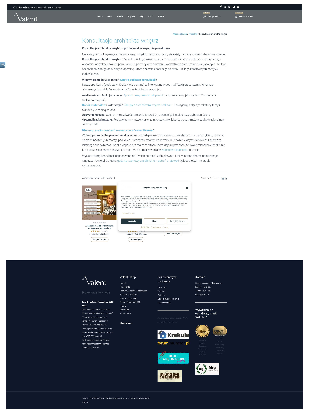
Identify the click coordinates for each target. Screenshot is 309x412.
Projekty (131, 16)
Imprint (166, 227)
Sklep (150, 16)
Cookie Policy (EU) (128, 298)
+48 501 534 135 (202, 291)
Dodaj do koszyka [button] (99, 239)
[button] (187, 188)
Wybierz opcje (136, 239)
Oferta (120, 16)
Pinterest (161, 295)
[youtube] (229, 7)
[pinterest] (234, 7)
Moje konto (125, 287)
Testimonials (125, 313)
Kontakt (161, 16)
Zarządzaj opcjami (177, 221)
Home (100, 16)
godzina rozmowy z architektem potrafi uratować (148, 160)
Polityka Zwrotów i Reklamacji (133, 291)
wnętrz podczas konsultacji (138, 79)
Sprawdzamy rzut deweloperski (143, 95)
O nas (109, 16)
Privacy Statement (156, 227)
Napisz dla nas (164, 302)
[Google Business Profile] (238, 7)
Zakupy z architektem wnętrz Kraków (147, 105)
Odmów (154, 221)
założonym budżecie (174, 150)
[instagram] (225, 7)
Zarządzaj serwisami (128, 213)
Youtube (161, 291)
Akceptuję (132, 221)
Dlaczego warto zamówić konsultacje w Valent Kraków (117, 130)
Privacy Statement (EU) (130, 302)
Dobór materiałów (94, 105)
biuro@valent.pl (202, 294)
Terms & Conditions (128, 294)
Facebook (162, 287)
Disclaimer (125, 309)
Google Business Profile (168, 299)
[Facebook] (221, 7)
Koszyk (123, 283)
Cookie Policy (145, 227)
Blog (141, 16)
